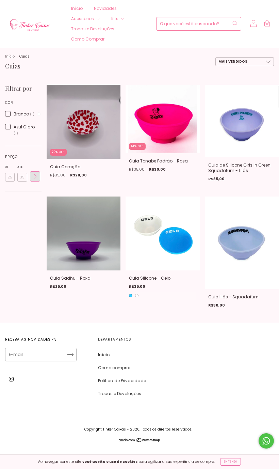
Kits (115, 18)
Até (20, 167)
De (7, 167)
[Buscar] (235, 23)
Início (77, 8)
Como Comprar (87, 39)
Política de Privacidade (122, 381)
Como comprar (114, 368)
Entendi (230, 462)
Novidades (105, 8)
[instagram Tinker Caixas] (11, 379)
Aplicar (35, 176)
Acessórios (83, 18)
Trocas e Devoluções (92, 29)
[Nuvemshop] (139, 441)
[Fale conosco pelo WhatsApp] (266, 441)
